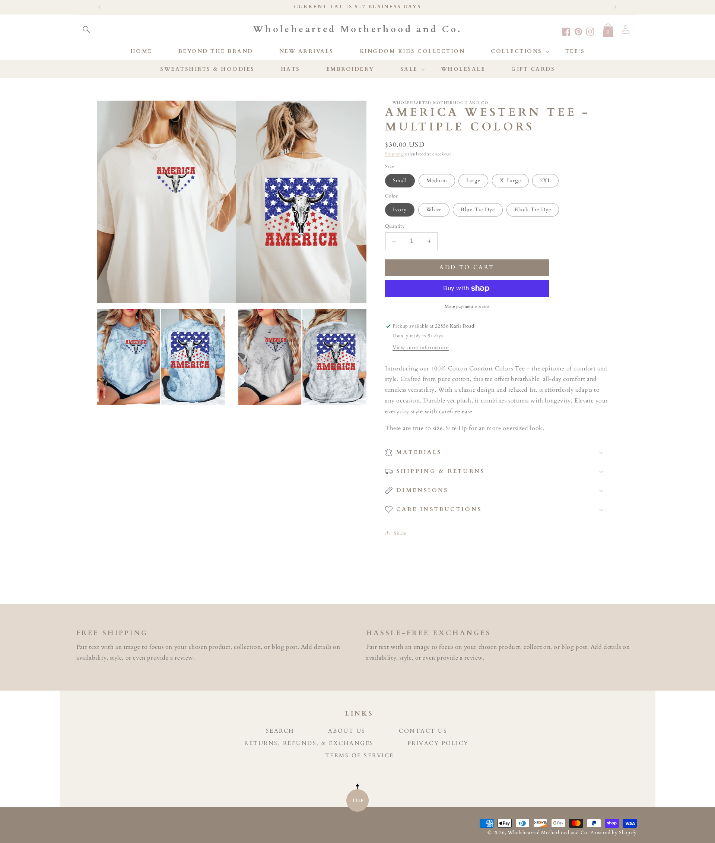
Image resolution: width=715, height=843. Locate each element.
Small (400, 180)
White (434, 209)
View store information (421, 347)
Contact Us (423, 731)
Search (280, 731)
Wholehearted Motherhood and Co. (548, 833)
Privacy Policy (438, 743)
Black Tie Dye (532, 209)
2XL (545, 180)
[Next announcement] (615, 7)
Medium (436, 180)
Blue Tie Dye (478, 209)
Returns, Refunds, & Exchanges (309, 743)
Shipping (394, 154)
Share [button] (400, 533)
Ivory (400, 209)
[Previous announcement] (99, 7)
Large (473, 180)
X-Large (510, 180)
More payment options (467, 306)
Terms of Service (359, 756)
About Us (347, 731)
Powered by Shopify (613, 833)
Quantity (395, 226)
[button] (86, 29)
